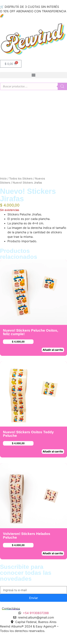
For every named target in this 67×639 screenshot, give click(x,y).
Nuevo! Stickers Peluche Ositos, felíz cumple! (30, 332)
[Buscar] (62, 86)
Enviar (33, 598)
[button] (33, 75)
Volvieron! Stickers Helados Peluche (26, 535)
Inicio (3, 178)
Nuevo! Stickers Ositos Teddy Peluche (28, 434)
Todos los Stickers (21, 178)
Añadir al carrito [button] (53, 349)
